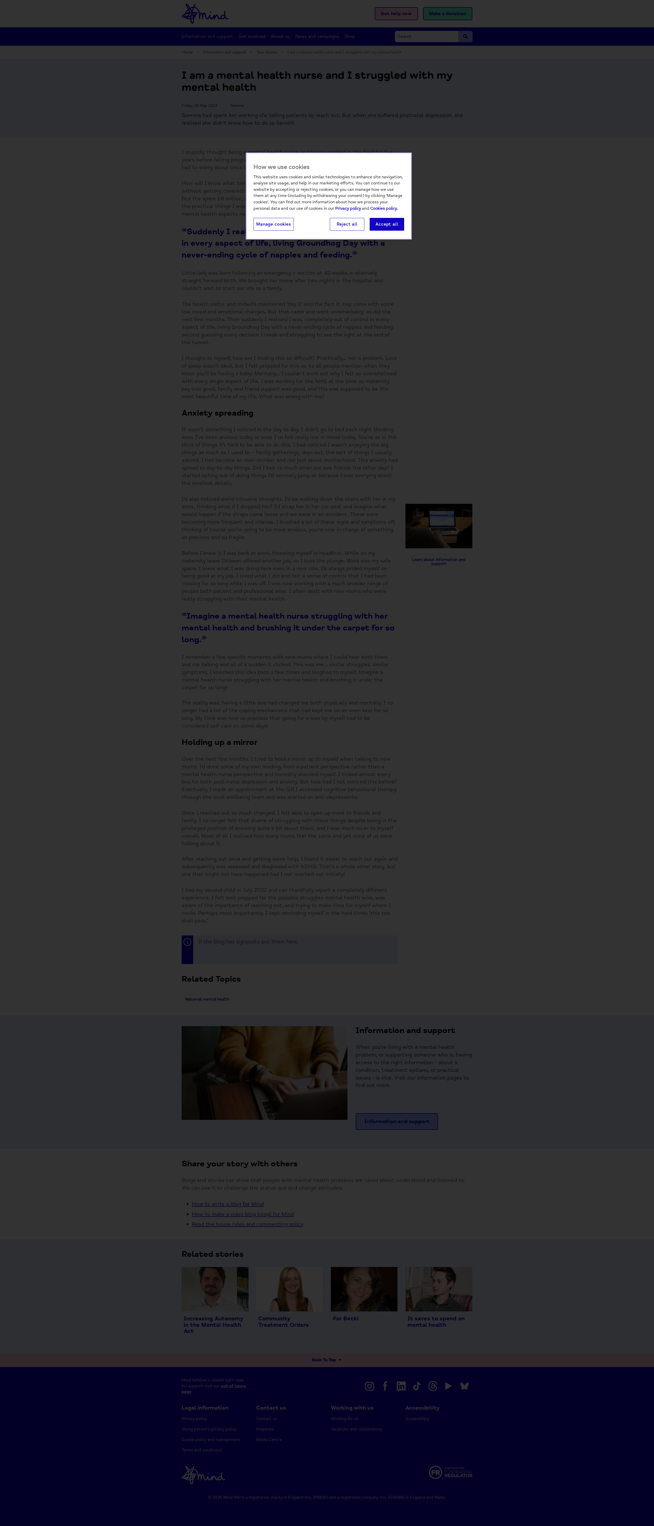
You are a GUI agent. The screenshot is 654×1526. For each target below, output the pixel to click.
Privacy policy (348, 208)
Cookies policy (383, 208)
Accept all (387, 224)
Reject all (347, 224)
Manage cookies (273, 224)
